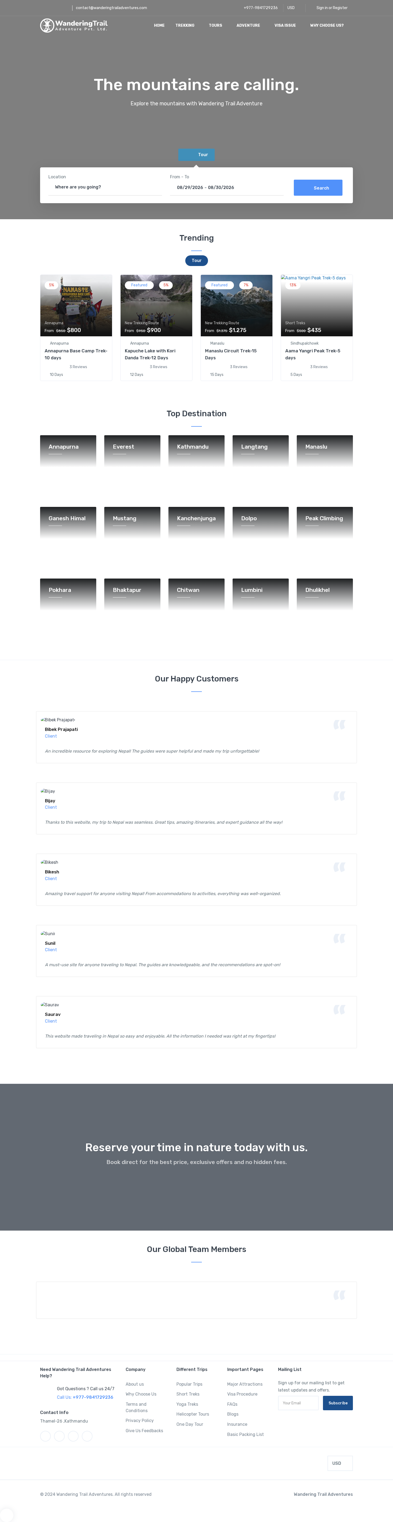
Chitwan (188, 590)
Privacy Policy (140, 1420)
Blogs (232, 1414)
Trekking (185, 25)
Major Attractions (245, 1384)
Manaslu (316, 447)
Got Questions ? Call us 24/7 (85, 1388)
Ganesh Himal (67, 518)
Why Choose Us (141, 1394)
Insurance (237, 1424)
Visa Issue (286, 25)
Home (159, 25)
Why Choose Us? (327, 25)
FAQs (232, 1404)
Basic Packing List (245, 1434)
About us (135, 1384)
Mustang (124, 518)
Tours (216, 25)
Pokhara (60, 590)
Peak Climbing (324, 518)
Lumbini (252, 590)
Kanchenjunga (196, 518)
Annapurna (64, 447)
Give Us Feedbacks (144, 1430)
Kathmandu (193, 447)
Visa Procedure (242, 1394)
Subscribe (338, 1403)
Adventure (249, 25)
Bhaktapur (127, 590)
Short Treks (187, 1394)
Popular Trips (189, 1384)
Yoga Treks (187, 1404)
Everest (123, 447)
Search (321, 188)
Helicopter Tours (192, 1414)
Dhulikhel (317, 590)
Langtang (254, 447)
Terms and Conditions (137, 1407)
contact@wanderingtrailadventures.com (111, 8)
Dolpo (249, 518)
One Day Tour (189, 1424)
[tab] (196, 155)
